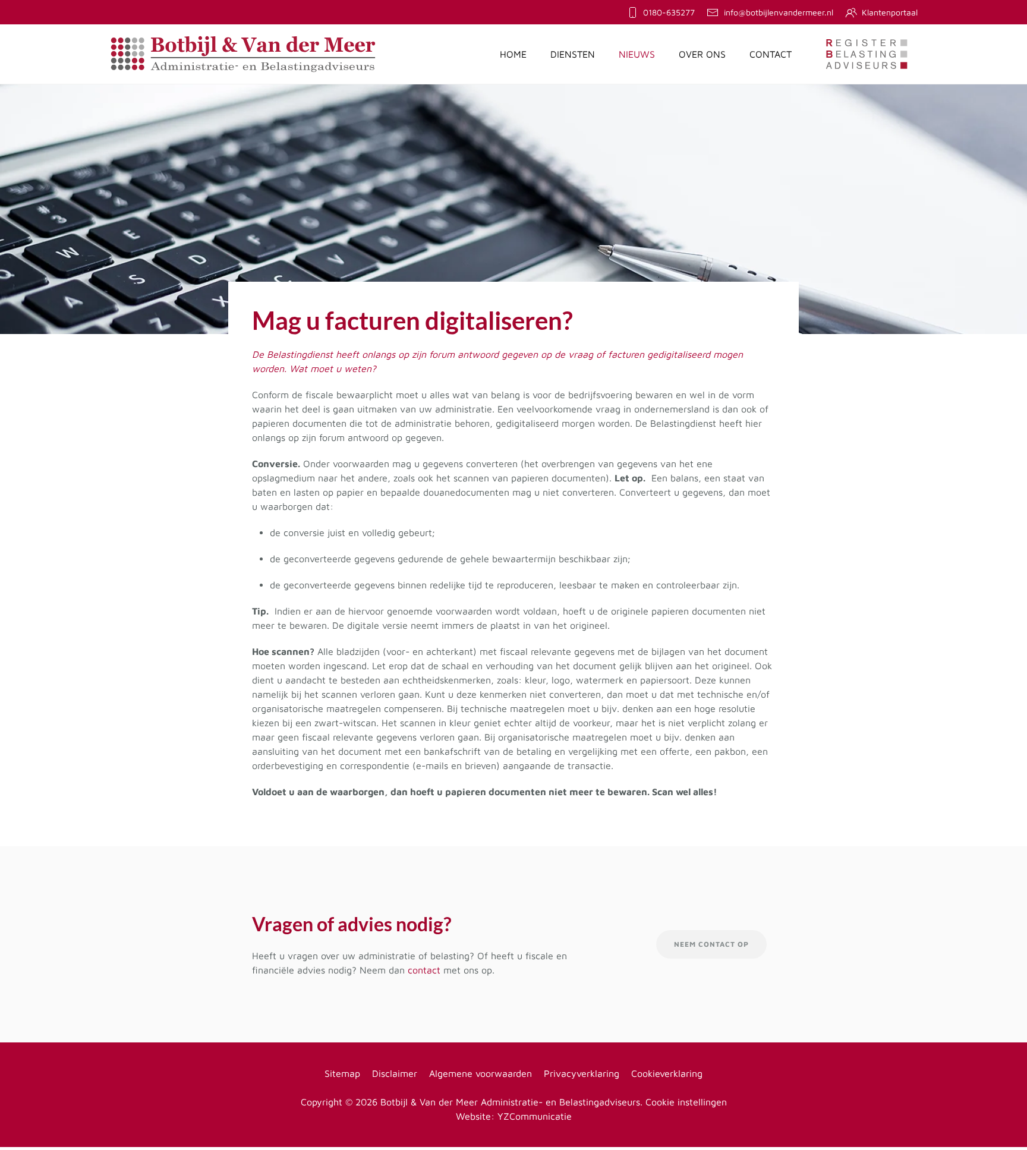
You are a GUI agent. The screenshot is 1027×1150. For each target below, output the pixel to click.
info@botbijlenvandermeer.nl (778, 12)
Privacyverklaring (581, 1073)
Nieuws (637, 54)
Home (513, 54)
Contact (770, 54)
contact (424, 970)
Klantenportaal (890, 12)
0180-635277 (669, 12)
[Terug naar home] (243, 54)
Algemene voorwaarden (480, 1073)
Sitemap (342, 1073)
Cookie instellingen (686, 1102)
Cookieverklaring (666, 1073)
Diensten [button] (572, 54)
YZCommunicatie (534, 1116)
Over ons (702, 54)
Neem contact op (711, 944)
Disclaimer (394, 1073)
